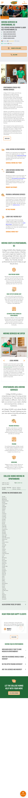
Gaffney (4, 530)
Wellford (4, 596)
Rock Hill (4, 573)
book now (7, 138)
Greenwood (4, 539)
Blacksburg (4, 499)
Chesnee (4, 508)
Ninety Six (4, 563)
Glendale (4, 532)
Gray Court (4, 535)
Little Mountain (5, 553)
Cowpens (4, 516)
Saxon (3, 577)
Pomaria (4, 569)
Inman (3, 543)
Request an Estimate (11, 187)
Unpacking (14, 462)
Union (3, 593)
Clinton (3, 512)
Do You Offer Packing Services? (12, 664)
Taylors (3, 587)
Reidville (4, 572)
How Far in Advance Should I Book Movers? (13, 657)
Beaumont (4, 498)
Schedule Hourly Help (12, 232)
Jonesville (4, 545)
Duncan (3, 522)
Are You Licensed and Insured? (12, 669)
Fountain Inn (4, 529)
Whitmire (4, 597)
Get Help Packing (10, 209)
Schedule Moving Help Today (14, 163)
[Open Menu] (2, 2)
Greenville (4, 536)
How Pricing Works (14, 274)
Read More (14, 637)
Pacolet (3, 565)
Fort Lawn (4, 528)
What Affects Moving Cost (14, 294)
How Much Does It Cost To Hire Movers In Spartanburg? (12, 650)
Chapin (3, 505)
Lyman (3, 555)
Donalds (4, 519)
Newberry (4, 562)
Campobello (4, 503)
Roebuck (4, 574)
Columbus (4, 513)
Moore (3, 559)
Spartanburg (4, 583)
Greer (3, 540)
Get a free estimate (14, 693)
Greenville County (6, 537)
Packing (14, 444)
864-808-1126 (24, 3)
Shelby (3, 580)
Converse (4, 515)
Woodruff (4, 599)
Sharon (3, 579)
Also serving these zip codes (11, 604)
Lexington (4, 552)
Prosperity (4, 570)
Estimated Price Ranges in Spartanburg (14, 315)
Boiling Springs (5, 500)
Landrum (4, 549)
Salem (3, 576)
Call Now (15, 55)
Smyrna (3, 582)
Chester (3, 509)
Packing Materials (14, 426)
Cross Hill (4, 518)
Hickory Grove (5, 542)
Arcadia (3, 496)
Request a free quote (16, 48)
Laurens (3, 550)
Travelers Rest (5, 590)
